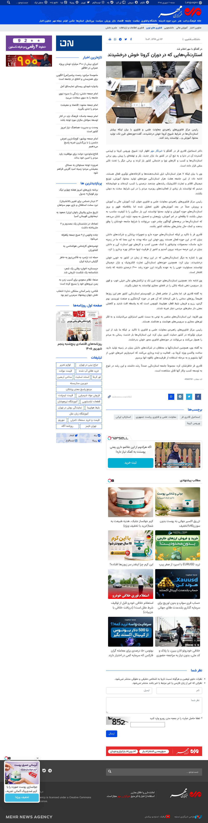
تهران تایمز (91, 426)
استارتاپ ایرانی (123, 417)
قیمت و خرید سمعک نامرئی (85, 420)
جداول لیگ (39, 2)
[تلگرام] (49, 771)
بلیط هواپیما (93, 408)
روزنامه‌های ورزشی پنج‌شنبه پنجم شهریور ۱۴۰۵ (81, 346)
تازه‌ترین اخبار (92, 57)
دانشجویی (169, 28)
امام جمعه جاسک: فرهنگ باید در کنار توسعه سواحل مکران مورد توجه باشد (78, 118)
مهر (156, 151)
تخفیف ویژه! (22, 797)
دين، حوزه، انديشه (167, 21)
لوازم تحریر (65, 365)
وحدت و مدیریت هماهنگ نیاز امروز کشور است (79, 130)
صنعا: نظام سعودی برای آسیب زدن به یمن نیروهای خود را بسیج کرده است (78, 282)
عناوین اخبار (195, 28)
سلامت (136, 21)
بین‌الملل (90, 21)
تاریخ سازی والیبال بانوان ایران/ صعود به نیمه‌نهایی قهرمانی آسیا (77, 214)
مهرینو (61, 420)
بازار (114, 21)
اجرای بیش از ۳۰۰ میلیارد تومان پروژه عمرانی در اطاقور (78, 66)
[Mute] (164, 464)
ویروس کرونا (193, 423)
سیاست (99, 21)
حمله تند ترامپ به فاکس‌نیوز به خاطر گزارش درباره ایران (79, 259)
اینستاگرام (96, 2)
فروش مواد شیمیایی (89, 396)
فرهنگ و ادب (189, 21)
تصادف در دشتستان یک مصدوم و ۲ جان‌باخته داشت (79, 226)
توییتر (83, 2)
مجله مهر (57, 21)
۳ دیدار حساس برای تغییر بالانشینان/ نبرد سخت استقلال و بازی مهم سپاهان (77, 203)
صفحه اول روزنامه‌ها (87, 305)
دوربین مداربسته (79, 383)
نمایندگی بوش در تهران (70, 408)
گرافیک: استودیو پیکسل (155, 817)
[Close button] (38, 758)
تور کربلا (97, 377)
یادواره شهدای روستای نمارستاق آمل (79, 86)
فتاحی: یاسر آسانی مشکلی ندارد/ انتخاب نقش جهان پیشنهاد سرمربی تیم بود (77, 293)
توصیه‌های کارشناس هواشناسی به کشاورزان (80, 248)
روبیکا (72, 2)
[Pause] (159, 464)
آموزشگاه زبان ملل (78, 414)
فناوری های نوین (154, 28)
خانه (199, 21)
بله (108, 2)
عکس (72, 21)
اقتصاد (120, 21)
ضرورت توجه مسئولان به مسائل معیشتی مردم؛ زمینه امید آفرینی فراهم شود (77, 169)
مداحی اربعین (64, 377)
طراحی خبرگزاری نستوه (184, 817)
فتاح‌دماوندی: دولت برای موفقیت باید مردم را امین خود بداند (78, 156)
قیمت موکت (65, 371)
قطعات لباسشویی (91, 402)
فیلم (65, 21)
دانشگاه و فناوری (149, 21)
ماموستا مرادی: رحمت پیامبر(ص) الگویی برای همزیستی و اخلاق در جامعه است (77, 77)
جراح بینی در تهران (88, 365)
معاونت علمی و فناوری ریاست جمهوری (156, 417)
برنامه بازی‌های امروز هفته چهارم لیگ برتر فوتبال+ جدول (78, 192)
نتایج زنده (54, 2)
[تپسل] (109, 438)
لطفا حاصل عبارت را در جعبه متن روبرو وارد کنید (176, 719)
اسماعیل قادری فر (190, 417)
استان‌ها (80, 21)
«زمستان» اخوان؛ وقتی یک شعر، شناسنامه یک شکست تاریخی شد (81, 271)
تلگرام (142, 2)
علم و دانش (111, 28)
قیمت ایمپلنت (65, 396)
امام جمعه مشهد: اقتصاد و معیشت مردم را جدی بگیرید (79, 107)
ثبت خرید (130, 462)
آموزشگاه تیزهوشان (67, 402)
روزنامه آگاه (67, 426)
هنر (179, 21)
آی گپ (119, 2)
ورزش (107, 21)
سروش (131, 2)
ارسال (112, 734)
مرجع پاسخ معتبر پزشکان (79, 389)
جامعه (128, 21)
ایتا (62, 2)
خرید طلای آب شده (89, 371)
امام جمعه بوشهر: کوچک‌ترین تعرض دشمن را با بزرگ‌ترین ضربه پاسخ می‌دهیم (79, 143)
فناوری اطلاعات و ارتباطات (131, 28)
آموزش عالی (181, 28)
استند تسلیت (82, 377)
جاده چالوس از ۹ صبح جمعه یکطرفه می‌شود (79, 237)
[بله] (44, 771)
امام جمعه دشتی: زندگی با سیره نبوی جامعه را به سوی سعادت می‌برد (78, 96)
